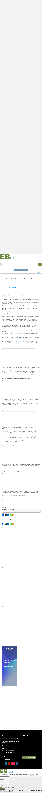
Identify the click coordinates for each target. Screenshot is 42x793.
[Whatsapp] (10, 515)
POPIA (3, 745)
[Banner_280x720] (9, 607)
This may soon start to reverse (20, 341)
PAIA (7, 745)
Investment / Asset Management (10, 287)
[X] (6, 515)
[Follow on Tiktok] (12, 763)
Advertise (24, 738)
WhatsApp (13, 787)
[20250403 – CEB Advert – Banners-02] (9, 685)
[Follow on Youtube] (9, 763)
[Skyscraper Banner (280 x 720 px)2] (9, 567)
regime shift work (7, 338)
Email (9, 787)
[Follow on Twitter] (3, 763)
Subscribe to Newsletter (21, 270)
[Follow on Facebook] (17, 763)
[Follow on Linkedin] (6, 763)
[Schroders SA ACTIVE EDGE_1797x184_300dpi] (21, 503)
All (6, 787)
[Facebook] (3, 515)
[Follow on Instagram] (14, 763)
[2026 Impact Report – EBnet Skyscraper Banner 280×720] (9, 687)
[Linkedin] (8, 515)
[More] (13, 515)
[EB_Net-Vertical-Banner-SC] (9, 527)
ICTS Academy (25, 740)
